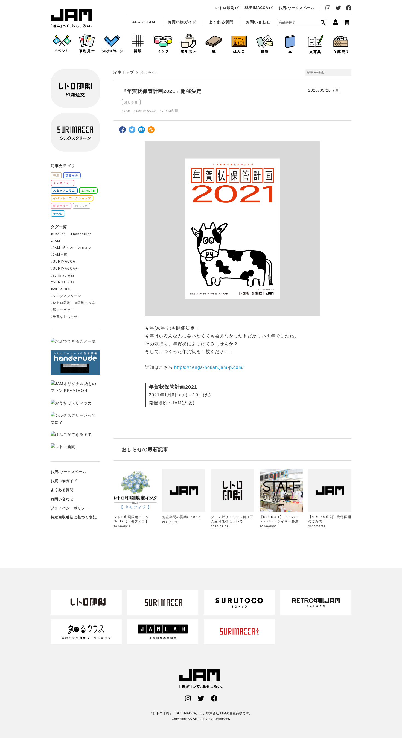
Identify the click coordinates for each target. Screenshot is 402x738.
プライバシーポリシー (70, 508)
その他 (58, 213)
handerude (82, 234)
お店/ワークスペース (297, 8)
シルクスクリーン (67, 296)
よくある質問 (221, 22)
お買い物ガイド (182, 22)
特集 (56, 175)
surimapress (63, 275)
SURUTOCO (63, 282)
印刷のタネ (86, 303)
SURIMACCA (256, 8)
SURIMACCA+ (65, 268)
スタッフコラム (64, 190)
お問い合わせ (258, 22)
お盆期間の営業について (182, 517)
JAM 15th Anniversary (72, 248)
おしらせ (131, 102)
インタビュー (62, 182)
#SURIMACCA (145, 110)
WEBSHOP (62, 289)
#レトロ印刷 (169, 110)
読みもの (72, 175)
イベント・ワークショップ (72, 198)
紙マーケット (63, 310)
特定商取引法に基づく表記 (74, 517)
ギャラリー (61, 205)
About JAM (143, 22)
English (59, 234)
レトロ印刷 (224, 8)
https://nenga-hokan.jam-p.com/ (209, 367)
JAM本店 (60, 255)
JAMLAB (88, 190)
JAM (56, 241)
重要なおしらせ (65, 317)
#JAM (126, 110)
